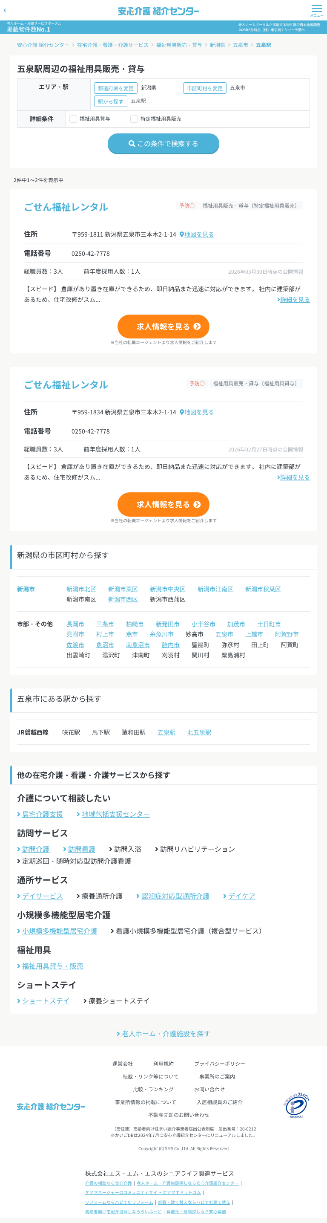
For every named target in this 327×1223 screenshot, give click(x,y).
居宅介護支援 (42, 814)
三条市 (105, 623)
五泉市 (240, 44)
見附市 (75, 634)
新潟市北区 (81, 588)
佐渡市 (75, 644)
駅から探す (110, 101)
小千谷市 (203, 623)
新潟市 (26, 588)
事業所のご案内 (217, 1076)
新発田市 (168, 623)
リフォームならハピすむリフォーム (119, 1202)
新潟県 (217, 44)
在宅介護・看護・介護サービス (113, 44)
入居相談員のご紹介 (220, 1101)
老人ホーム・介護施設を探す (166, 1033)
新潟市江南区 (215, 588)
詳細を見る (295, 299)
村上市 (105, 634)
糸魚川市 (162, 634)
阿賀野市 (287, 634)
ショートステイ (46, 1000)
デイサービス (42, 896)
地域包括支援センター (116, 814)
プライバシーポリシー (219, 1063)
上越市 (254, 634)
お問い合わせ (209, 1089)
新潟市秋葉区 (263, 588)
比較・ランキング (153, 1089)
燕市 (132, 634)
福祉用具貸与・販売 (52, 965)
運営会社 (122, 1063)
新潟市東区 (123, 588)
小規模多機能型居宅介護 (59, 930)
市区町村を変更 (205, 88)
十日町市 (269, 623)
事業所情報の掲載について (145, 1101)
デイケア (241, 896)
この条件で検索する (166, 143)
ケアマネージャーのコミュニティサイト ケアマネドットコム (143, 1192)
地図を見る (199, 234)
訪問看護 (81, 849)
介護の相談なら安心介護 (108, 1183)
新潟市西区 (123, 599)
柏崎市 (135, 623)
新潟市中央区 (168, 588)
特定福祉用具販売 (161, 118)
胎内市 (171, 644)
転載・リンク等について (151, 1076)
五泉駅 (263, 44)
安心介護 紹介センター (43, 44)
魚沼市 (105, 644)
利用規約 (163, 1063)
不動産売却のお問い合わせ (178, 1114)
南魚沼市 (138, 644)
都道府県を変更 (116, 88)
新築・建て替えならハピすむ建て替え (194, 1202)
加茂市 (236, 623)
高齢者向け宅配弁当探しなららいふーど (123, 1211)
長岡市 (75, 623)
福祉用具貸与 (95, 118)
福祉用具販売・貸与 (179, 44)
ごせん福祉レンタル (66, 206)
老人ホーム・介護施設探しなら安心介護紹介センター (188, 1183)
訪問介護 (35, 849)
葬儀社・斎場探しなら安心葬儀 (196, 1211)
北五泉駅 (199, 732)
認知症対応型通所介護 (175, 896)
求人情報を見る (163, 326)
